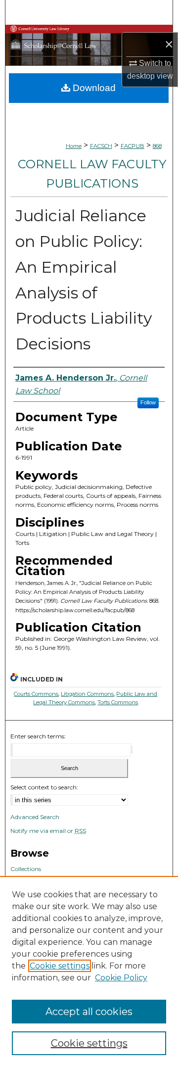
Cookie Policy (121, 977)
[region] (89, 971)
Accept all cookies (89, 1012)
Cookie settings (59, 965)
